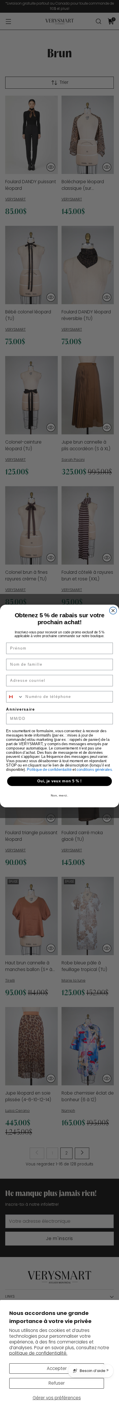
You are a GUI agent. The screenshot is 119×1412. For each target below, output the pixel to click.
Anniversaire (20, 709)
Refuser (57, 1383)
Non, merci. (59, 795)
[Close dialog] (113, 610)
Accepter (57, 1368)
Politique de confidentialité (49, 769)
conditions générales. (95, 769)
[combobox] (14, 696)
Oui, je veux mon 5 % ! (59, 781)
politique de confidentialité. (38, 1353)
